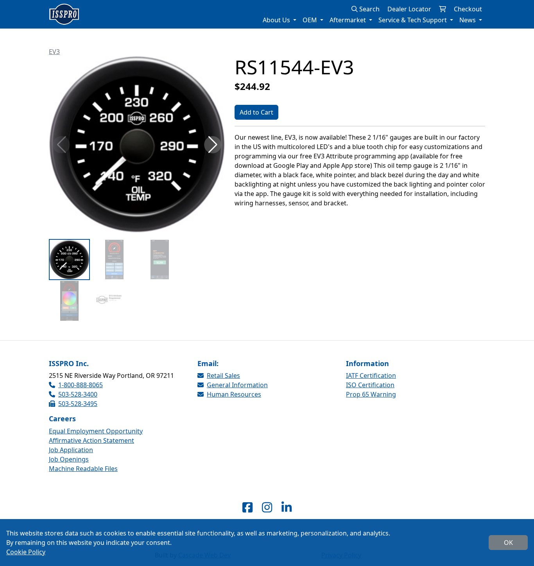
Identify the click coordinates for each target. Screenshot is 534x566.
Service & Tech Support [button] (413, 20)
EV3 (54, 51)
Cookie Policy (25, 552)
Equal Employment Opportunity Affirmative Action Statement (96, 436)
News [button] (468, 20)
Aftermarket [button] (348, 20)
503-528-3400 (77, 394)
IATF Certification (371, 375)
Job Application (71, 450)
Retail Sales (223, 375)
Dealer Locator (409, 9)
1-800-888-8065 (80, 385)
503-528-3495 (77, 403)
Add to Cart (256, 112)
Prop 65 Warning (371, 394)
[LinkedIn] (286, 507)
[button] (212, 144)
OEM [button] (311, 20)
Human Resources (234, 394)
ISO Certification (370, 385)
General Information (237, 385)
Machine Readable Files (83, 468)
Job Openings (69, 459)
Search (369, 9)
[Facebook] (247, 507)
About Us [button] (277, 20)
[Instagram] (267, 507)
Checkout (468, 9)
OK (508, 542)
